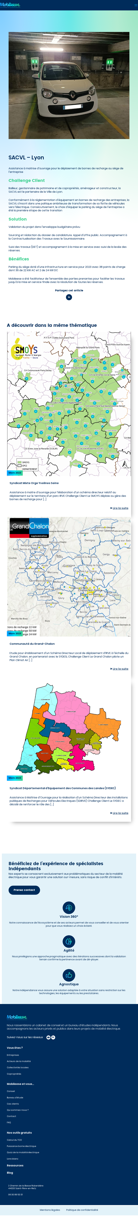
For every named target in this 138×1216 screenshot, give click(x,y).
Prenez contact (24, 890)
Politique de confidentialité (82, 1209)
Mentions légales (50, 1209)
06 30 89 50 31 (15, 1194)
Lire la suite (120, 508)
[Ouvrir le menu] (136, 5)
